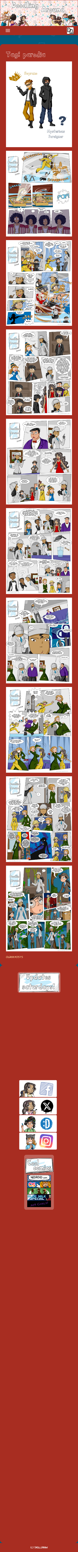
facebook (31, 1088)
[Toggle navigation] (7, 31)
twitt (31, 1106)
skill (31, 1123)
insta (31, 1141)
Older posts (14, 957)
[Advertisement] (39, 1036)
